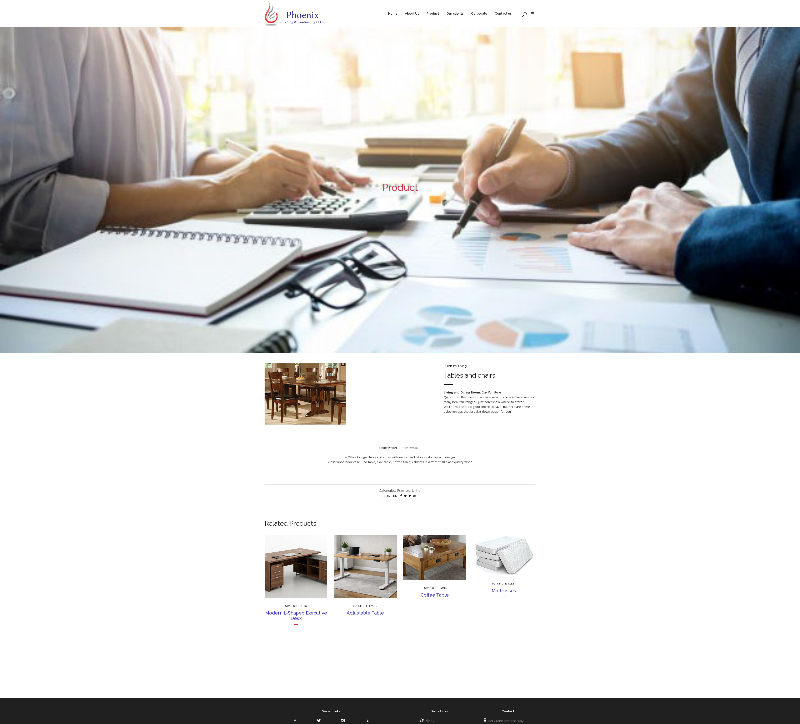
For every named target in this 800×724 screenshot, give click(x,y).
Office (304, 606)
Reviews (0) (411, 448)
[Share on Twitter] (405, 496)
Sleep (511, 583)
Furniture (450, 366)
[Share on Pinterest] (414, 496)
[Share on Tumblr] (410, 496)
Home (430, 721)
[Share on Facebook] (401, 496)
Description (388, 448)
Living (462, 366)
